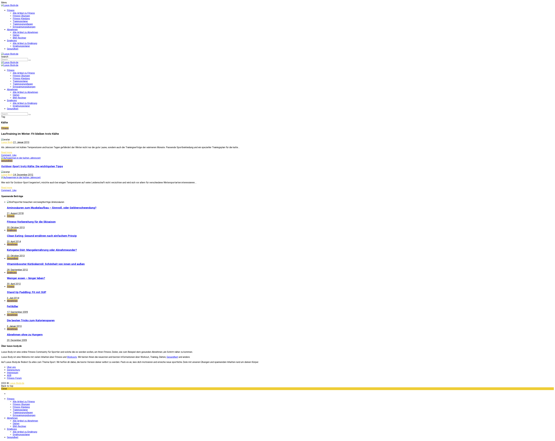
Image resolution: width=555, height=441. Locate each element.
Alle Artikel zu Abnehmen (25, 32)
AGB (9, 375)
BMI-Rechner (19, 37)
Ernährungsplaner (21, 46)
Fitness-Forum (14, 378)
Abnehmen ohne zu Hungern (25, 334)
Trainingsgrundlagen (23, 24)
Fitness (10, 10)
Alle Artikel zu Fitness (24, 13)
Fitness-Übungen (21, 15)
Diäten (16, 35)
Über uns (11, 367)
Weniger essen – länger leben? (26, 278)
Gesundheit (12, 48)
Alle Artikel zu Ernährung (25, 43)
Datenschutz (13, 370)
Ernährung (12, 40)
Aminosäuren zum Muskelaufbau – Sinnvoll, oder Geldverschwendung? (51, 207)
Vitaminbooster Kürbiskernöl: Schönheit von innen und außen (46, 264)
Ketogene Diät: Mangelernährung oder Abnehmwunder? (42, 250)
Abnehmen (12, 29)
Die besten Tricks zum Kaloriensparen (31, 320)
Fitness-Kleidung (21, 18)
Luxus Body (7, 142)
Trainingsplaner (20, 21)
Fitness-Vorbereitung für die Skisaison (31, 221)
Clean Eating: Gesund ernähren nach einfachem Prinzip (42, 235)
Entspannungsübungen (24, 26)
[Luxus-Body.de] (9, 5)
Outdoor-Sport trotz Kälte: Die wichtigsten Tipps (32, 166)
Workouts (72, 357)
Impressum (12, 372)
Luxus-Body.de (16, 383)
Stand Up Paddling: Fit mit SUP (26, 292)
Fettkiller (12, 306)
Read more (6, 152)
